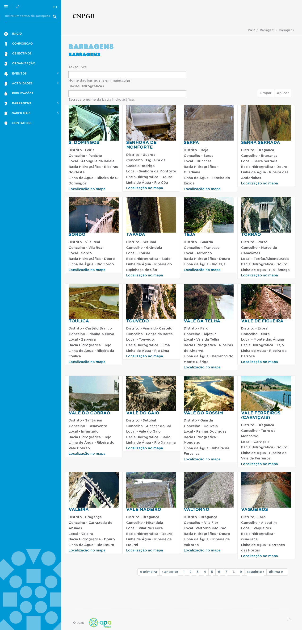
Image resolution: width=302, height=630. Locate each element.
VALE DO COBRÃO (89, 413)
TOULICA (79, 321)
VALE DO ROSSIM (203, 413)
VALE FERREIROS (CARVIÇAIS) (261, 415)
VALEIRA (79, 510)
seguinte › (255, 572)
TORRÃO (251, 235)
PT (55, 6)
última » (276, 572)
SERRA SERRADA (260, 143)
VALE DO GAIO (142, 413)
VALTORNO (196, 510)
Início (251, 30)
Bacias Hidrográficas (86, 86)
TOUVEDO (137, 321)
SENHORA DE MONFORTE (141, 145)
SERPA (191, 143)
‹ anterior (170, 572)
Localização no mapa (87, 189)
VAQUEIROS (254, 510)
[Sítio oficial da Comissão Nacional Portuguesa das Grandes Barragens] (84, 17)
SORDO (77, 235)
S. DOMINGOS (84, 143)
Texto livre (77, 67)
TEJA (189, 235)
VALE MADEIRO (143, 510)
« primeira (148, 572)
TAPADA (135, 235)
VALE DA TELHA (202, 321)
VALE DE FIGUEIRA (262, 321)
